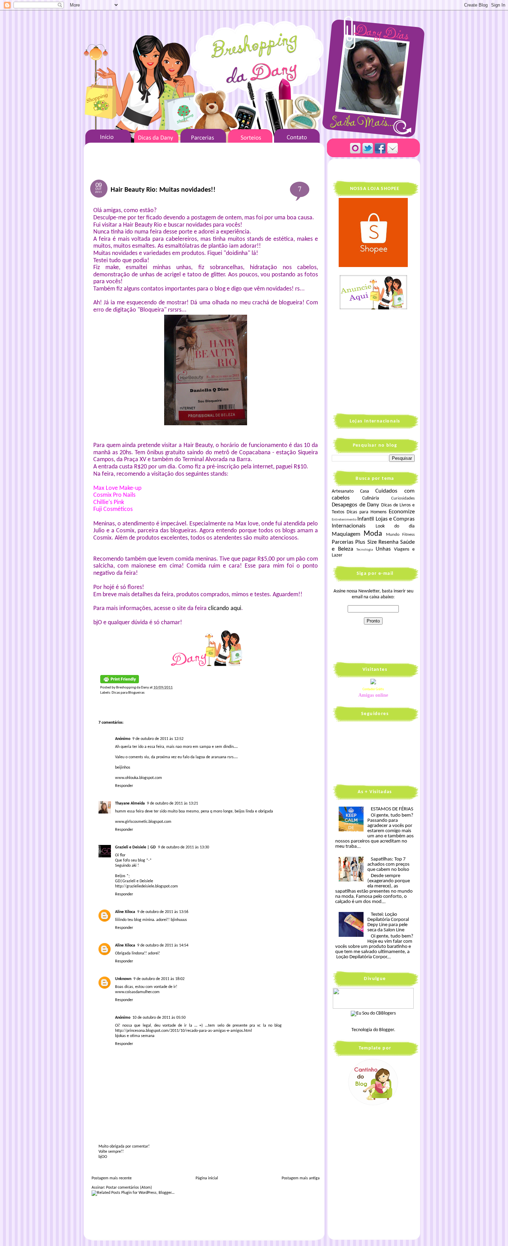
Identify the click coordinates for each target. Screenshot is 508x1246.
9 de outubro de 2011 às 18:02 (159, 979)
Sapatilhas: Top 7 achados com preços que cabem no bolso (388, 864)
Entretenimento (344, 520)
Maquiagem (346, 534)
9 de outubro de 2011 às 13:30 (183, 847)
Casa (364, 491)
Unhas (383, 549)
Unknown (123, 979)
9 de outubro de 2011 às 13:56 (162, 912)
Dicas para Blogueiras (128, 693)
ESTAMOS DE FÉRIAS (392, 809)
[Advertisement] (375, 360)
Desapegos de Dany (355, 505)
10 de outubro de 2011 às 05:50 (159, 1018)
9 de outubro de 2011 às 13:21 (172, 803)
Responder (124, 786)
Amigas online (373, 695)
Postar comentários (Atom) (129, 1188)
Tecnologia (364, 550)
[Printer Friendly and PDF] (119, 682)
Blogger (386, 1030)
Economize (402, 512)
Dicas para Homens (367, 512)
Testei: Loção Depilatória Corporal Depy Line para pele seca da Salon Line (388, 922)
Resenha (388, 542)
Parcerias (343, 542)
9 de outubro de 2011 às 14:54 (162, 945)
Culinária (370, 498)
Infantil (365, 519)
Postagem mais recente (112, 1178)
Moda (373, 534)
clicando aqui (224, 608)
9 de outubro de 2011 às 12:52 (158, 739)
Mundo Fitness (400, 535)
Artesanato (343, 491)
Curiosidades (403, 498)
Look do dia (395, 526)
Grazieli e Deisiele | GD (135, 847)
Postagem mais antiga (301, 1178)
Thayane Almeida (130, 803)
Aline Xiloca (125, 912)
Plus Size (365, 542)
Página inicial (207, 1178)
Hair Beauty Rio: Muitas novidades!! (163, 190)
